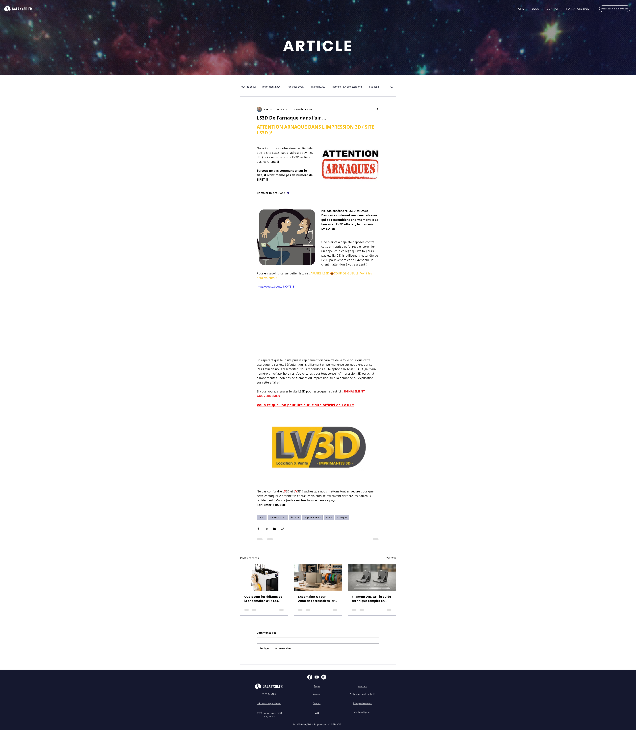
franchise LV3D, (296, 86)
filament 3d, (318, 86)
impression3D (277, 517)
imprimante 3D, (271, 86)
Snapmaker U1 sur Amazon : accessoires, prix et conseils (317, 599)
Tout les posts (248, 86)
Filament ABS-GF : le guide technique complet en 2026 (371, 599)
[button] (391, 86)
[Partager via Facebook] (258, 528)
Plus (371, 86)
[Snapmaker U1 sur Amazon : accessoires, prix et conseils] (318, 577)
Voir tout (391, 557)
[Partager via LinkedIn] (274, 528)
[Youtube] (316, 677)
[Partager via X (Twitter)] (266, 528)
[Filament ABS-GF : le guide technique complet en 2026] (372, 577)
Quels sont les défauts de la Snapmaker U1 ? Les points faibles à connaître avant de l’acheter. (263, 599)
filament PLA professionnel (347, 86)
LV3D (261, 517)
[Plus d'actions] (377, 109)
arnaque (342, 517)
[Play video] (318, 319)
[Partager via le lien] (282, 528)
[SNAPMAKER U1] (264, 577)
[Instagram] (323, 677)
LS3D (329, 517)
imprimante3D (312, 517)
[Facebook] (309, 677)
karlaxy (295, 517)
